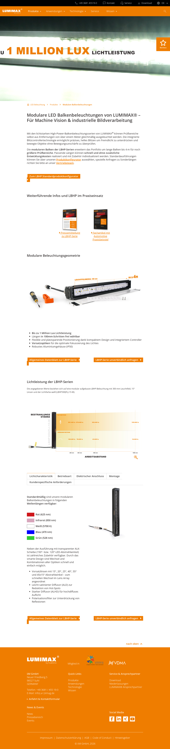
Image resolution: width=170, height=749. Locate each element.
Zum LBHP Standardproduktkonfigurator (54, 176)
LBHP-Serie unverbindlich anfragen (117, 360)
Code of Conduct (102, 737)
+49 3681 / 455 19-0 (47, 689)
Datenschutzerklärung (68, 737)
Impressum (46, 737)
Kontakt (111, 2)
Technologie (76, 11)
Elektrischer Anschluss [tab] (90, 476)
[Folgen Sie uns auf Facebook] (111, 719)
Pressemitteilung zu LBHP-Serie (70, 234)
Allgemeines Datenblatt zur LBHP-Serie (54, 360)
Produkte (33, 11)
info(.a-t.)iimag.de (44, 693)
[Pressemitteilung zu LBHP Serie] (59, 232)
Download (147, 2)
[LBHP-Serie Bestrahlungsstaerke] (85, 433)
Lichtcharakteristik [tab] (41, 476)
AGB (86, 737)
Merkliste (163, 48)
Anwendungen (54, 11)
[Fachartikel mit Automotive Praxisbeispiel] (91, 232)
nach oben (132, 643)
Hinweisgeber (122, 737)
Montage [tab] (114, 476)
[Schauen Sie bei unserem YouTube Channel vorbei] (132, 719)
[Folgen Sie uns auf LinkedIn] (118, 719)
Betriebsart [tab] (64, 476)
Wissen (110, 11)
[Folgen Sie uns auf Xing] (125, 719)
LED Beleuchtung (37, 104)
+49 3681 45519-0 (88, 2)
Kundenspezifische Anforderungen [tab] (50, 482)
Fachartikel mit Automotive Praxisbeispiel (101, 236)
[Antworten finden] (165, 11)
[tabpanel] (85, 547)
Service (128, 2)
